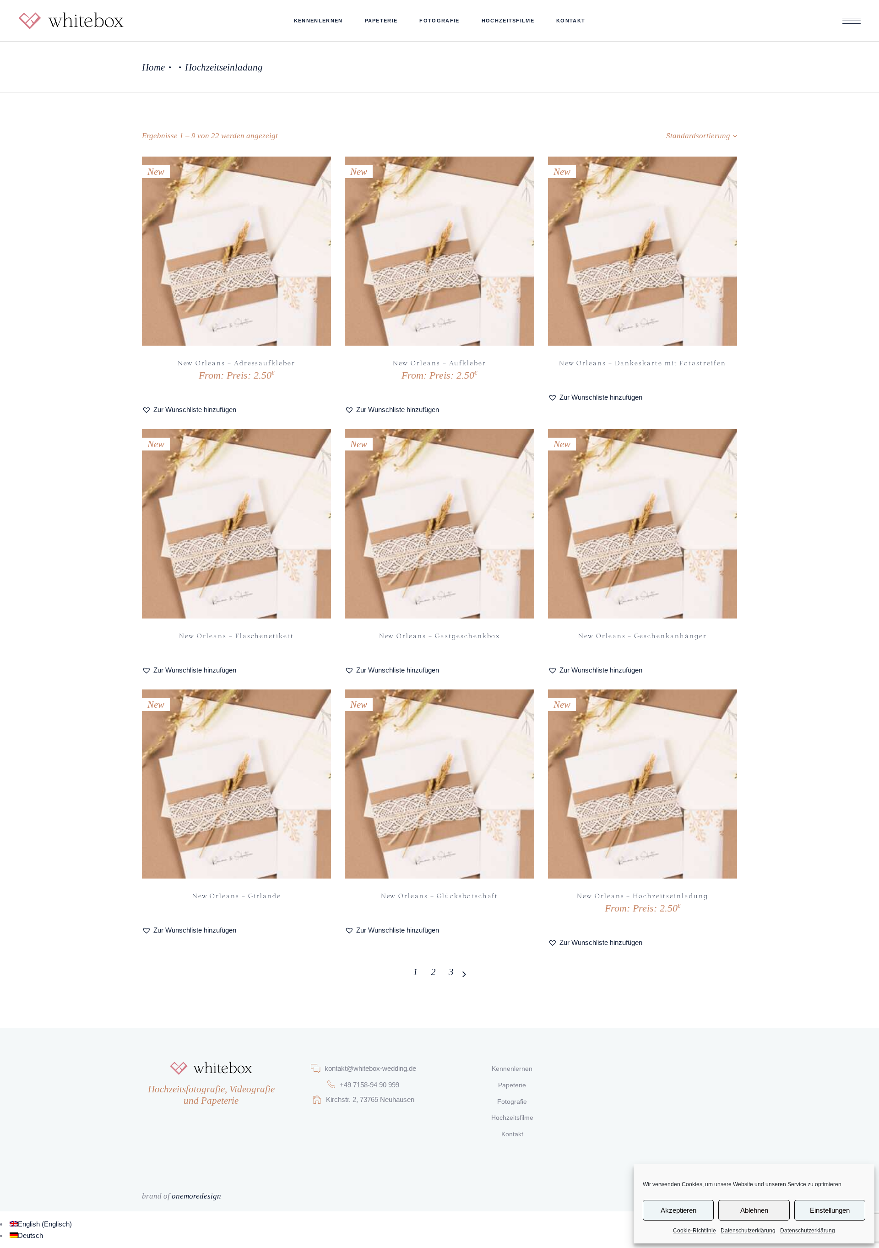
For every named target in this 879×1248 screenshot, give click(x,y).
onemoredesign (196, 1196)
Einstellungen (830, 1210)
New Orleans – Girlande (236, 895)
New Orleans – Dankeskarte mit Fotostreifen (642, 362)
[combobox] (670, 136)
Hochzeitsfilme (512, 1117)
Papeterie (512, 1085)
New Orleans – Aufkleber (439, 362)
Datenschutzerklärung (748, 1230)
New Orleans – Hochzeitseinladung (642, 895)
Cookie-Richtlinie (694, 1230)
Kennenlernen (512, 1068)
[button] (189, 409)
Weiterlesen (622, 362)
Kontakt (512, 1134)
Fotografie (512, 1101)
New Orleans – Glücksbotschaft (440, 895)
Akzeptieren (678, 1210)
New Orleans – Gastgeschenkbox (439, 635)
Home (153, 67)
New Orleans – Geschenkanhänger (642, 635)
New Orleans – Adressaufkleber (236, 362)
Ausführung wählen (202, 374)
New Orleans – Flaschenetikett (236, 635)
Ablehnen (754, 1210)
